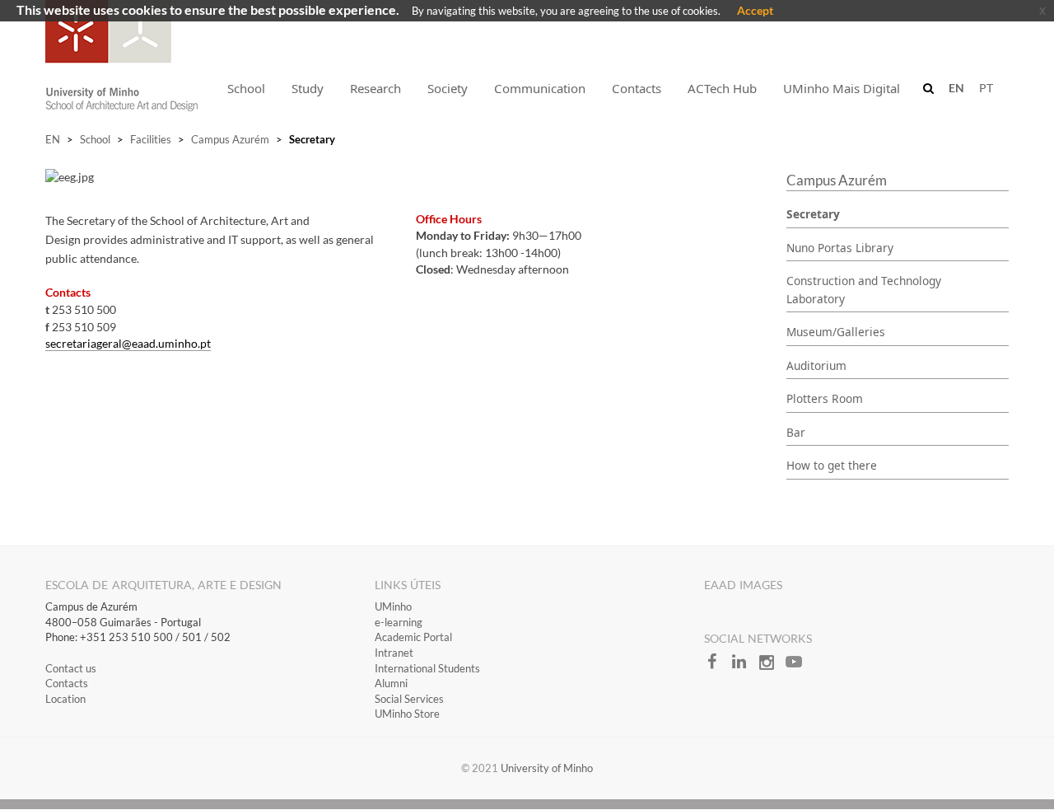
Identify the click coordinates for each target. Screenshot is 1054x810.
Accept (755, 10)
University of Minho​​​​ (547, 768)
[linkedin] (744, 666)
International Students (427, 668)
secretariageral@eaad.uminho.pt (128, 343)
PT (986, 88)
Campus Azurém (230, 139)
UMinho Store (407, 713)
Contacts (66, 683)
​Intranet (394, 652)
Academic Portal (413, 637)
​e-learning (398, 622)
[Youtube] (798, 666)
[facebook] (717, 666)
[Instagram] (772, 666)
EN (52, 139)
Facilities (150, 139)
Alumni (391, 683)
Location (65, 698)
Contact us (70, 668)
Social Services (409, 698)
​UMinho (393, 606)
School (95, 139)
